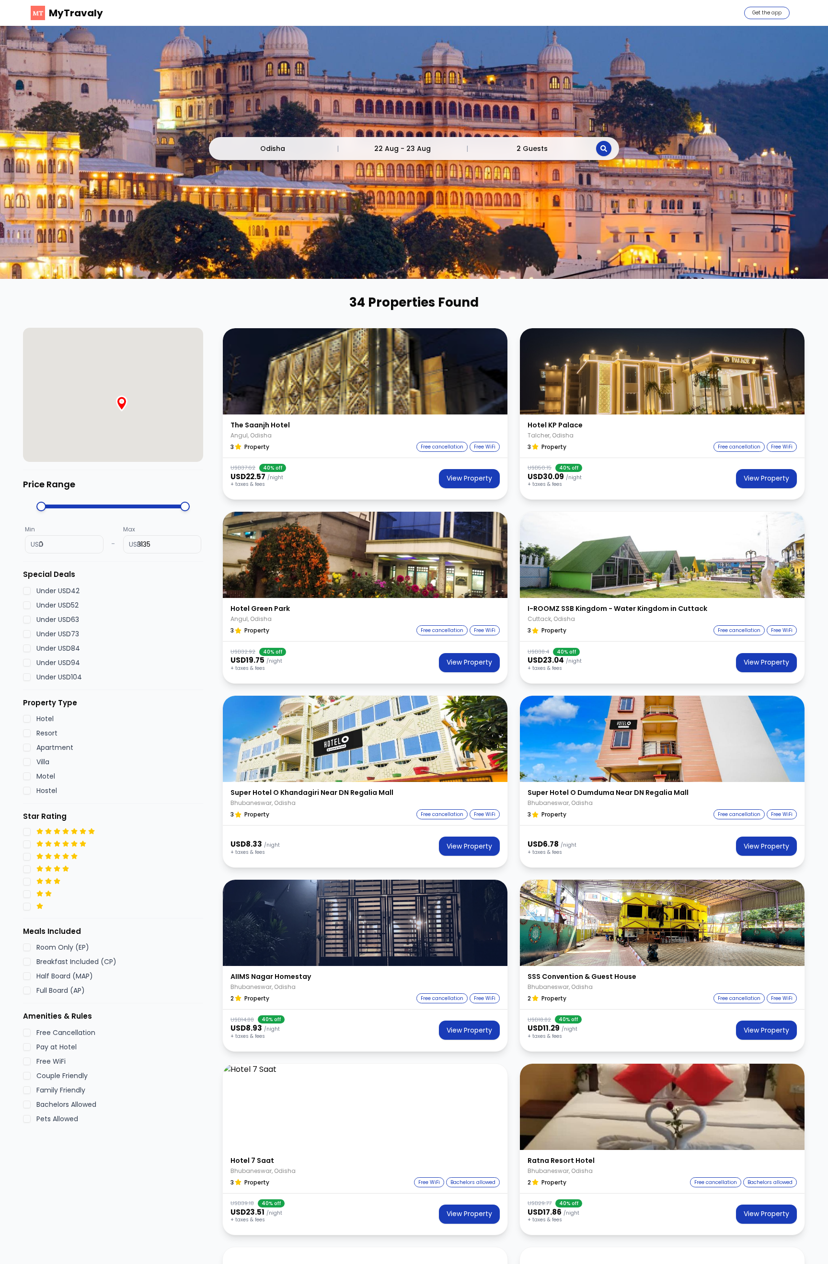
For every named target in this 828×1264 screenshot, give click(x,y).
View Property (469, 478)
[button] (365, 371)
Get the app (767, 12)
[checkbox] (27, 590)
